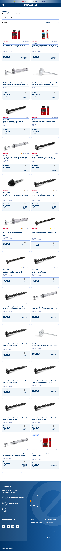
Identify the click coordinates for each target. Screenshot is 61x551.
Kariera (32, 528)
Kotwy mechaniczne (50, 531)
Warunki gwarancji (34, 531)
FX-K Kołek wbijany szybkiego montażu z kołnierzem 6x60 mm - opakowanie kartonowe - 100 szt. (15, 234)
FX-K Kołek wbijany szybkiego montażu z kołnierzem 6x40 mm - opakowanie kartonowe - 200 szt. (15, 84)
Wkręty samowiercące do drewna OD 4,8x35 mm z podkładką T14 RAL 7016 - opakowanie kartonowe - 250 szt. (15, 195)
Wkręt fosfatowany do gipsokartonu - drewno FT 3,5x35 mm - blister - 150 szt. (44, 271)
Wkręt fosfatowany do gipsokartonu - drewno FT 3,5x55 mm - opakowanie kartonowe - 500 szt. (44, 194)
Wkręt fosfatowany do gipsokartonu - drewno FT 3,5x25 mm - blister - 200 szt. (15, 418)
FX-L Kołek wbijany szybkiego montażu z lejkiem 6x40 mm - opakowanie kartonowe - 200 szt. (15, 454)
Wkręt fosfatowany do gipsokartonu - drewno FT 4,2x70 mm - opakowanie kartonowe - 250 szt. (15, 307)
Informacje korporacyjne (36, 522)
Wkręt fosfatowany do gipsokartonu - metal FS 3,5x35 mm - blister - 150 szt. (14, 381)
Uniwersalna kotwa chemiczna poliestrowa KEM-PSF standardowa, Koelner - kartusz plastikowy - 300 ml (45, 47)
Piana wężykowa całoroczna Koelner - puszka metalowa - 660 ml (43, 454)
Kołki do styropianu (49, 534)
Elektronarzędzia (49, 525)
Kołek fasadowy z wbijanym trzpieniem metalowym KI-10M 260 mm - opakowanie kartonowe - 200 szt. (44, 344)
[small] (16, 34)
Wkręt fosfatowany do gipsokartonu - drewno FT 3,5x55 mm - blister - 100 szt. (44, 418)
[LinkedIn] (12, 526)
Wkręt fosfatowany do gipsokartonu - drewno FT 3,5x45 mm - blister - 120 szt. (15, 344)
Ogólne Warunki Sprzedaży (36, 540)
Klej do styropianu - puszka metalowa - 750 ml (43, 121)
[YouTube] (3, 526)
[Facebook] (8, 526)
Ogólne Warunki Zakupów (51, 519)
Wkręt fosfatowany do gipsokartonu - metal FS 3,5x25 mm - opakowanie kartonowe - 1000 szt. (43, 157)
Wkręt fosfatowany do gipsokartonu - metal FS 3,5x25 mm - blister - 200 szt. (14, 121)
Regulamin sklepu (34, 537)
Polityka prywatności (35, 525)
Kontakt (32, 519)
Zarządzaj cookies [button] (49, 537)
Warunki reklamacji (34, 534)
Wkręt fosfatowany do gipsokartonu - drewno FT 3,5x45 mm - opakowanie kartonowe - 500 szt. (44, 381)
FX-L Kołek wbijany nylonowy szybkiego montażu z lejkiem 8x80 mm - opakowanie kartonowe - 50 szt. (15, 157)
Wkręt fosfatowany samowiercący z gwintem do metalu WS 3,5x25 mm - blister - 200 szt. (44, 233)
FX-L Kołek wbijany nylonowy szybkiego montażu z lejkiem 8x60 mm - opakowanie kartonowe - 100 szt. (44, 307)
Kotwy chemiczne (49, 528)
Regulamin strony (49, 522)
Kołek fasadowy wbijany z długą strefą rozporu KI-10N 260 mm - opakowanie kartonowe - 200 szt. (44, 83)
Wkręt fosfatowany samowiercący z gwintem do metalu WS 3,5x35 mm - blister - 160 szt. (15, 271)
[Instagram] (17, 526)
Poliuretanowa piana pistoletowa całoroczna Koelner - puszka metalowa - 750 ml (14, 46)
